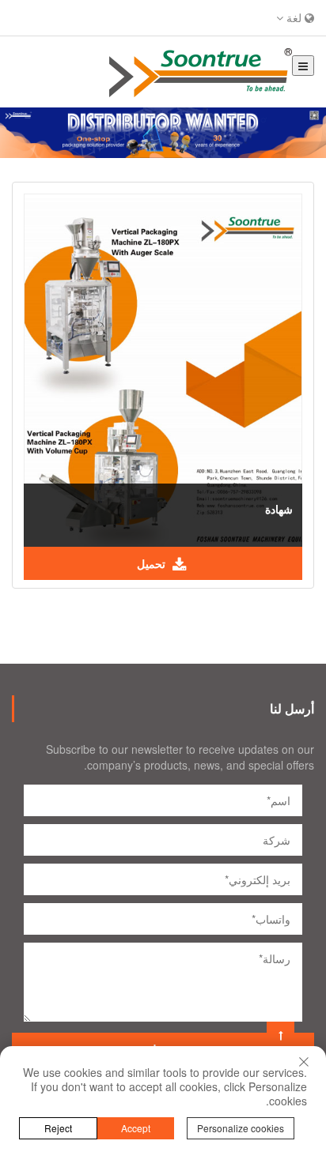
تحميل (153, 563)
